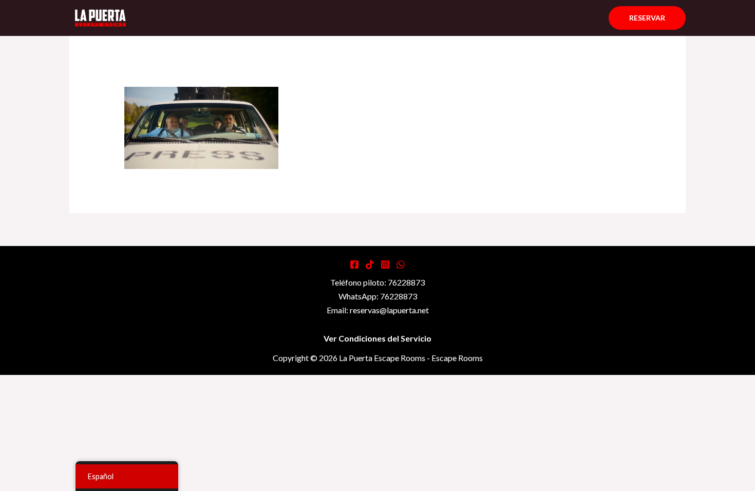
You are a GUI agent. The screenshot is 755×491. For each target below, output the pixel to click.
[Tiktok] (369, 264)
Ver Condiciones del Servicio (377, 338)
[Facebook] (354, 264)
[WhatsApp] (400, 264)
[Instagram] (385, 264)
